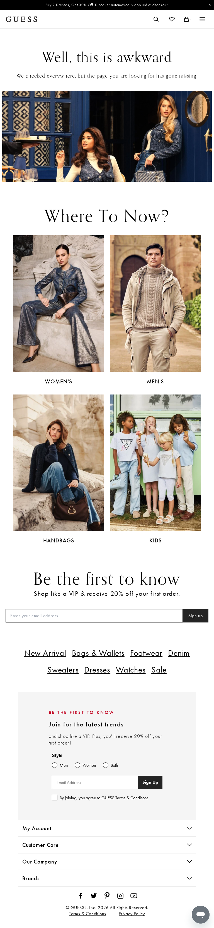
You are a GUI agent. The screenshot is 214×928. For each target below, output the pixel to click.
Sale (159, 669)
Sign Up (150, 782)
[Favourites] (172, 19)
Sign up (195, 616)
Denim (179, 653)
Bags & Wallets (98, 653)
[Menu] (202, 19)
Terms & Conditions (87, 914)
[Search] (156, 19)
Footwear (146, 653)
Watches (131, 669)
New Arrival (45, 653)
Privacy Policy (132, 914)
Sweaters (63, 669)
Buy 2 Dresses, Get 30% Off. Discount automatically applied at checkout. (107, 4)
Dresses (97, 669)
